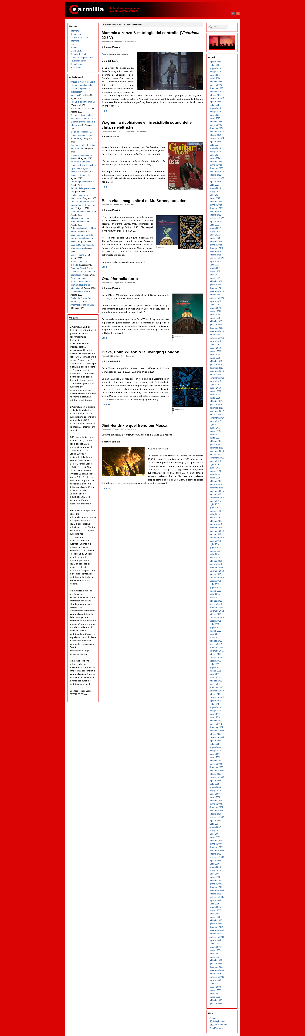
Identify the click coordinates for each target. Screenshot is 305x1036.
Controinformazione (79, 37)
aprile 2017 (215, 434)
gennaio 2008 (216, 804)
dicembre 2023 (216, 168)
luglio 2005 (214, 904)
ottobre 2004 (215, 934)
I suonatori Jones (132, 131)
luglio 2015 (214, 504)
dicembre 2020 (216, 288)
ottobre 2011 (215, 654)
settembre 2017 (217, 418)
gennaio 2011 (216, 684)
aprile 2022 (215, 235)
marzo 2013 (215, 597)
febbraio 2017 (216, 441)
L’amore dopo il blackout (82, 211)
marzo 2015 (215, 517)
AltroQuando (76, 67)
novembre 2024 (217, 131)
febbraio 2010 (216, 721)
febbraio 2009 (216, 760)
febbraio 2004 (216, 960)
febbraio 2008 (216, 800)
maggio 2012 (215, 631)
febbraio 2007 (216, 840)
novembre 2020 (217, 291)
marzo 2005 (215, 917)
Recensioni (131, 282)
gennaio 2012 (216, 644)
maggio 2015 (215, 511)
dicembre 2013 (216, 567)
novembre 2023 (217, 171)
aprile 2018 (215, 394)
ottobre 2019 (215, 334)
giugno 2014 (215, 547)
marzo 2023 (215, 198)
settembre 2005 (217, 897)
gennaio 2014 (216, 564)
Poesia (74, 47)
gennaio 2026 (216, 85)
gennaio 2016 (216, 484)
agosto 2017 (215, 421)
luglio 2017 (214, 424)
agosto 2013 (215, 581)
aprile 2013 (215, 594)
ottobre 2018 (215, 374)
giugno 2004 (215, 947)
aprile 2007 (215, 834)
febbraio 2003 (216, 1000)
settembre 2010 (217, 697)
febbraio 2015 (216, 521)
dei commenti (218, 1024)
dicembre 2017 (216, 408)
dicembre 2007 (216, 807)
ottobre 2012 (215, 614)
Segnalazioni (76, 64)
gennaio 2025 (216, 125)
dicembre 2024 (216, 128)
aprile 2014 (215, 554)
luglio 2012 (214, 624)
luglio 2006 (214, 864)
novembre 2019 (217, 331)
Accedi (213, 1018)
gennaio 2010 (216, 724)
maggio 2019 (215, 351)
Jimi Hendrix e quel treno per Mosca (134, 425)
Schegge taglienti (78, 54)
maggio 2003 (215, 990)
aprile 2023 (215, 195)
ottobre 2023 (215, 175)
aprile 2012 (215, 634)
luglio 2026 (214, 65)
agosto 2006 (215, 860)
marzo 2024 (215, 158)
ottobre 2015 (215, 494)
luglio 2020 (214, 304)
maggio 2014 (215, 551)
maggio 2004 (215, 950)
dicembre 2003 (216, 967)
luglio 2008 (214, 784)
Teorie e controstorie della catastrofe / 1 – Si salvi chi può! (83, 205)
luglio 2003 (214, 983)
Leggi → (106, 110)
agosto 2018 (215, 381)
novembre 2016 (217, 451)
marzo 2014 (215, 557)
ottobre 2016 (215, 454)
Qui (104, 54)
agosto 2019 (215, 341)
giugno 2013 (215, 587)
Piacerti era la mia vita (81, 108)
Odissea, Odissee (79, 175)
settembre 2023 (217, 178)
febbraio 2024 (216, 161)
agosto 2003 (215, 980)
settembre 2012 (217, 617)
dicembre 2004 (216, 927)
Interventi (132, 41)
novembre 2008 (217, 770)
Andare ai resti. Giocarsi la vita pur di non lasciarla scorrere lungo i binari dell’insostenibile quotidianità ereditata (83, 88)
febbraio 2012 (216, 641)
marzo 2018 (215, 398)
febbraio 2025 (216, 121)
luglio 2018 (214, 384)
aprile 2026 (215, 75)
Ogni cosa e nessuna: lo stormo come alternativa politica (82, 238)
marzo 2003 (215, 997)
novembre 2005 (217, 890)
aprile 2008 (215, 794)
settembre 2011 (217, 657)
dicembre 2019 (216, 328)
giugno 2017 (215, 428)
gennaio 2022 (216, 245)
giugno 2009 (215, 747)
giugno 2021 (215, 268)
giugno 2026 (215, 68)
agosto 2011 (215, 661)
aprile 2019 (215, 354)
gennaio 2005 (216, 924)
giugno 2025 (215, 108)
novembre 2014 (217, 531)
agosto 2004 (215, 940)
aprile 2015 (215, 514)
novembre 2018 (217, 371)
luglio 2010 (214, 704)
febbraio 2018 (216, 401)
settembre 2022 (217, 218)
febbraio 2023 (216, 201)
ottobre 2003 (215, 973)
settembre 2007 (217, 817)
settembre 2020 (217, 298)
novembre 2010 (217, 691)
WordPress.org (216, 1028)
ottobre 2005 (215, 894)
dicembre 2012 (216, 607)
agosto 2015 (215, 501)
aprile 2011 (214, 674)
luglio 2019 (214, 344)
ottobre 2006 (215, 854)
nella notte (120, 279)
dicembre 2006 (216, 847)
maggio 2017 (215, 431)
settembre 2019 (217, 338)
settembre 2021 (217, 258)
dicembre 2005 (216, 887)
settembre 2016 (217, 458)
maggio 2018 (215, 391)
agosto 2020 (215, 301)
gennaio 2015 (216, 524)
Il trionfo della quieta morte (83, 188)
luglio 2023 (214, 185)
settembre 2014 (217, 537)
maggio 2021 (215, 271)
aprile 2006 (215, 874)
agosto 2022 (215, 221)
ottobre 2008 (215, 774)
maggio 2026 (215, 72)
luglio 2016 (214, 464)
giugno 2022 (215, 228)
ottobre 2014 (215, 534)
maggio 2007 (215, 830)
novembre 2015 (217, 491)
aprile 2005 (215, 914)
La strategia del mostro (81, 182)
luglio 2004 (214, 943)
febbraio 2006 (216, 880)
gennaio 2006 (216, 884)
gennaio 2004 (216, 963)
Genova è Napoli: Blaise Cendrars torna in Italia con (83, 271)
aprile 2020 (215, 314)
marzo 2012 (215, 637)
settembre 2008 (217, 777)
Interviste (75, 41)
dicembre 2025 (216, 88)
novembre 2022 (217, 211)
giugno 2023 (215, 188)
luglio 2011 (214, 664)
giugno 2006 (215, 867)
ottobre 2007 (215, 814)
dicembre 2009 (216, 727)
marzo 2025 (215, 118)
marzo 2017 (215, 438)
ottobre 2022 (215, 215)
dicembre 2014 (216, 527)
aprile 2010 (215, 714)
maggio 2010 (215, 711)
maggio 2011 (215, 671)
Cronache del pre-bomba (82, 57)
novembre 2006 (217, 850)
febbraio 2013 (216, 601)
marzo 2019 (215, 358)
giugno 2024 (215, 148)
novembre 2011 (217, 651)
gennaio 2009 (216, 764)
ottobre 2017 (215, 414)
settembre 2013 (217, 577)
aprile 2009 (215, 754)
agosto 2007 (215, 820)
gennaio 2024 (216, 165)
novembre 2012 (217, 611)
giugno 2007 (215, 827)
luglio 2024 (214, 145)
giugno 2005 (215, 907)
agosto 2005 (215, 900)
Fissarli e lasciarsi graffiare (83, 102)
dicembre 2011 (216, 647)
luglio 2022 (214, 225)
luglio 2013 (214, 584)
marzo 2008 (215, 797)
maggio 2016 (215, 471)
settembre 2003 (217, 977)
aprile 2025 (215, 115)
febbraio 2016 (216, 481)
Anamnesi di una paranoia (82, 305)
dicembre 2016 (216, 448)
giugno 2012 (215, 627)
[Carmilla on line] (152, 9)
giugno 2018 (215, 388)
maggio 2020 (215, 311)
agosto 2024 (215, 141)
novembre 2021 (217, 251)
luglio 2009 (214, 744)
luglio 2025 (214, 105)
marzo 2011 (215, 677)
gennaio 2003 (216, 1003)
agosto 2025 (215, 101)
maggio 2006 (215, 870)
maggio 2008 (215, 790)
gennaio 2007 (216, 844)
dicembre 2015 (216, 488)
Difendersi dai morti (79, 291)
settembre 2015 (217, 498)
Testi (73, 44)
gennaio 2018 (216, 404)
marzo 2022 (215, 238)
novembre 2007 (217, 810)
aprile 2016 (215, 474)
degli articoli (217, 1021)
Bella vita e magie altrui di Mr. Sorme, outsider (144, 201)
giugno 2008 (215, 787)
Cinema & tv (131, 429)
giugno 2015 (215, 508)
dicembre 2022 (216, 208)
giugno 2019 (215, 348)
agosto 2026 (215, 62)
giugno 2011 (215, 667)
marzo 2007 (215, 837)
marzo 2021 (215, 278)
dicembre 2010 (216, 687)
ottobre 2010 (215, 694)
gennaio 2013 (216, 604)
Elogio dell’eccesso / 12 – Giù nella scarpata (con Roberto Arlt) (82, 135)
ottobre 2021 (215, 255)
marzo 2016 (215, 478)
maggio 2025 (215, 111)
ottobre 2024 (215, 135)
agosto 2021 (215, 261)
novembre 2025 (217, 91)
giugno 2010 (215, 707)
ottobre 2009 (215, 734)
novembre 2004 (217, 930)
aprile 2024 (215, 155)
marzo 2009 (215, 757)
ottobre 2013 (215, 574)
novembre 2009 (217, 730)
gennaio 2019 (216, 364)
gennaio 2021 (216, 285)
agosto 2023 (215, 181)
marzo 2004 (215, 957)
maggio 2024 (215, 151)
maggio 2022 (215, 231)
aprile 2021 (215, 275)
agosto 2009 (215, 740)
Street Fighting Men (80, 255)
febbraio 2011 (216, 681)
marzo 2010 (215, 717)
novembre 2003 (217, 970)
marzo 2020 (215, 318)
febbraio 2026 (216, 82)
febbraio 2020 (216, 321)
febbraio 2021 (216, 281)
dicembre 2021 (216, 248)
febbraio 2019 (216, 361)
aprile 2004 (215, 953)
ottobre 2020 (215, 295)
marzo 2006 (215, 877)
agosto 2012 (215, 621)
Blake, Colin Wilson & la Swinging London (140, 352)
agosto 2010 (215, 701)
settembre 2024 (217, 138)
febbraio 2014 (216, 561)
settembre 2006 (217, 857)
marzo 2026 (215, 78)
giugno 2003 (215, 987)
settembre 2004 (217, 937)
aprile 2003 (215, 993)
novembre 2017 (217, 411)
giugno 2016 (215, 468)
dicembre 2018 (216, 368)
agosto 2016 (215, 461)
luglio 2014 (214, 544)
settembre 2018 (217, 378)
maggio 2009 (215, 750)
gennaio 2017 (216, 444)
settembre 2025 (217, 98)
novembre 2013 (217, 571)
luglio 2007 (214, 824)
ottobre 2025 (215, 95)
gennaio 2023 (216, 205)
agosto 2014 (215, 541)
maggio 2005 (215, 910)
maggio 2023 (215, 191)
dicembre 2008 (216, 767)
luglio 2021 (214, 265)
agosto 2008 (215, 780)
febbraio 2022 (216, 241)
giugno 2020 (215, 308)
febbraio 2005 (216, 920)
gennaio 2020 (216, 324)
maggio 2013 (215, 591)
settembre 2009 (217, 737)
